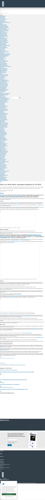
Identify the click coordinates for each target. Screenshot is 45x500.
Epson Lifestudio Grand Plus (4, 161)
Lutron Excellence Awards (4, 61)
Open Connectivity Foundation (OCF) (19, 295)
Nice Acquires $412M (3, 64)
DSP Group (38, 334)
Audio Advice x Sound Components (5, 66)
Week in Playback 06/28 (4, 65)
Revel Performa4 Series (3, 145)
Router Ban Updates (3, 117)
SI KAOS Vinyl (2, 67)
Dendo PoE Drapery (3, 43)
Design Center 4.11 (3, 137)
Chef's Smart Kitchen (3, 116)
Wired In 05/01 (2, 112)
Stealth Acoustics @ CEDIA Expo (5, 22)
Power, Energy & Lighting (4, 75)
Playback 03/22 (2, 162)
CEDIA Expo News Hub (3, 97)
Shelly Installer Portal (3, 87)
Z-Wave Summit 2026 (3, 118)
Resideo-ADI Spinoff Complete (5, 45)
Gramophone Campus (3, 107)
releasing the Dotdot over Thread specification (14, 241)
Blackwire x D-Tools (3, 24)
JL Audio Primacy (2, 108)
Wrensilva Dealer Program (4, 94)
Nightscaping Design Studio (4, 51)
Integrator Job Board (3, 164)
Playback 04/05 (2, 146)
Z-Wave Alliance (3, 202)
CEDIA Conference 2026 (3, 139)
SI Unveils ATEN (2, 62)
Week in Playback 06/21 (4, 70)
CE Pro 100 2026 (2, 91)
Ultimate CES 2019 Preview (34, 234)
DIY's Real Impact (2, 156)
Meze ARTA (2, 78)
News (1, 181)
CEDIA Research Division (4, 106)
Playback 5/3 (2, 111)
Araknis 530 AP (2, 158)
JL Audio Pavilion (2, 77)
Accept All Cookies (9, 494)
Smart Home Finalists (3, 41)
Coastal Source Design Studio (4, 98)
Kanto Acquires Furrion (3, 69)
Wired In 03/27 (2, 157)
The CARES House (3, 178)
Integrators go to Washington (4, 29)
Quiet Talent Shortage (3, 179)
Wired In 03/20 (2, 163)
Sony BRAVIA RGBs (3, 88)
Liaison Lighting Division (4, 119)
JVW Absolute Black (3, 28)
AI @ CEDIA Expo (2, 166)
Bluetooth (5, 364)
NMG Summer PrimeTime (4, 84)
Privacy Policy (5, 492)
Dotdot (12, 239)
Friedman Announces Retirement (5, 93)
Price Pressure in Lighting (4, 85)
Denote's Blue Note (3, 144)
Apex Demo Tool (2, 31)
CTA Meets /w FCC (3, 115)
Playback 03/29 (2, 155)
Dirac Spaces (2, 52)
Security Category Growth (4, 151)
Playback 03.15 (2, 168)
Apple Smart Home (3, 50)
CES (8, 364)
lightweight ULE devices (36, 329)
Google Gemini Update (3, 114)
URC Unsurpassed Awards (4, 74)
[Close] (16, 482)
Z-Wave (20, 196)
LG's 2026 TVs (2, 176)
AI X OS (1, 73)
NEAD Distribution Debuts (4, 55)
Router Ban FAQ (2, 131)
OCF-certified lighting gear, (12, 313)
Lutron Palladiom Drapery (4, 40)
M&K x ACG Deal (2, 142)
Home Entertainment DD (3, 47)
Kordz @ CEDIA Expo (3, 33)
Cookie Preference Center (9, 496)
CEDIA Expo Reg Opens (3, 143)
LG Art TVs (1, 92)
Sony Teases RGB (2, 140)
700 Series (16, 207)
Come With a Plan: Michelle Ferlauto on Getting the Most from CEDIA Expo (13, 379)
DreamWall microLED (3, 132)
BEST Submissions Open (4, 122)
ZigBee (16, 196)
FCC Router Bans (2, 160)
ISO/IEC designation (11, 296)
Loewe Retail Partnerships (4, 99)
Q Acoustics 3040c (3, 46)
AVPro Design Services (3, 68)
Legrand (1, 313)
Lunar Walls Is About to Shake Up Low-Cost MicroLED (9, 384)
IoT (15, 364)
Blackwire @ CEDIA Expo (4, 32)
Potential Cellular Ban (3, 90)
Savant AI (1, 23)
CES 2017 (35, 295)
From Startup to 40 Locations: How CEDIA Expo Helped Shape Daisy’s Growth (14, 389)
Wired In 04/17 (2, 130)
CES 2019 (2, 196)
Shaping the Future (3, 16)
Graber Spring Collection (3, 110)
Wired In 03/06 (2, 174)
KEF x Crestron (2, 20)
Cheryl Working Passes (3, 86)
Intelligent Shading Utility (4, 175)
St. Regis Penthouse (3, 154)
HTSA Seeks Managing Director (5, 54)
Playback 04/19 (2, 129)
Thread (12, 196)
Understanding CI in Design (4, 89)
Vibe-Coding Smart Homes (4, 109)
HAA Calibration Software (4, 113)
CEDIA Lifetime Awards (3, 25)
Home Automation (11, 364)
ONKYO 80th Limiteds (3, 39)
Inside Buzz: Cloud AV (3, 177)
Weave (10, 290)
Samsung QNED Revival (3, 167)
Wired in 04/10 (2, 136)
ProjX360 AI (2, 141)
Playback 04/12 (2, 135)
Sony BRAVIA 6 (2, 17)
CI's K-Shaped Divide (3, 133)
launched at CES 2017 (26, 239)
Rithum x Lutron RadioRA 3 (4, 42)
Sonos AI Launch (2, 48)
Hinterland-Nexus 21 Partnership (5, 53)
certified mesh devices (3, 349)
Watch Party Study (3, 71)
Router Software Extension (4, 101)
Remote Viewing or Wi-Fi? (4, 180)
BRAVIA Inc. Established (3, 152)
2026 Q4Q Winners (3, 153)
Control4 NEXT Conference (4, 26)
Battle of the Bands (3, 138)
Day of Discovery (2, 96)
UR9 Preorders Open (3, 159)
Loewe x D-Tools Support (4, 123)
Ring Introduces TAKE (3, 19)
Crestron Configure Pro (3, 63)
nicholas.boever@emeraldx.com (5, 467)
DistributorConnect (3, 21)
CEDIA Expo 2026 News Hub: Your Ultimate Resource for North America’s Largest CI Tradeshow (17, 372)
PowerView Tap (2, 18)
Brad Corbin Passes (3, 72)
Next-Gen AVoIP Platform (4, 30)
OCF (7, 197)
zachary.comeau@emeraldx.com (5, 464)
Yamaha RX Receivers (3, 100)
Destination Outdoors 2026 (4, 27)
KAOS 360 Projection (3, 44)
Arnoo (31, 236)
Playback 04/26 (2, 120)
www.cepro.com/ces (11, 358)
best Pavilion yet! (17, 202)
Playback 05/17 (2, 95)
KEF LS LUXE (2, 49)
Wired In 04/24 (2, 121)
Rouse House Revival (3, 165)
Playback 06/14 (2, 76)
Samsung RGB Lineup (3, 134)
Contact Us (1, 468)
